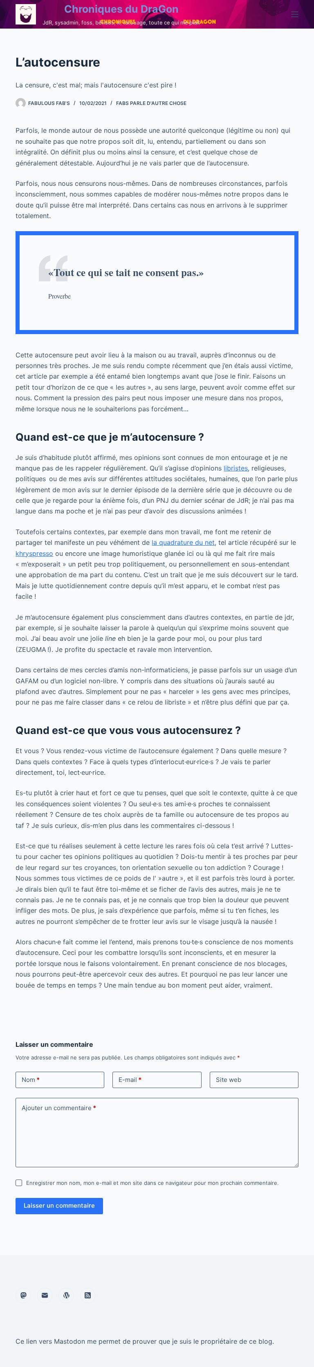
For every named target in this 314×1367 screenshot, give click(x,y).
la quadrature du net (183, 542)
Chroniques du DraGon (121, 9)
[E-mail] (45, 1295)
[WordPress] (66, 1295)
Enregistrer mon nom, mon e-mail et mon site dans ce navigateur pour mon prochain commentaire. (152, 1183)
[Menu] (294, 14)
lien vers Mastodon (55, 1341)
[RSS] (88, 1295)
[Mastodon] (23, 1295)
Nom (31, 1080)
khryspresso (34, 553)
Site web (228, 1080)
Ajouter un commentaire (59, 1108)
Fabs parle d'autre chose (151, 103)
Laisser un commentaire (59, 1205)
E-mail (130, 1080)
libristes (236, 468)
